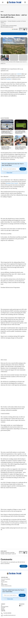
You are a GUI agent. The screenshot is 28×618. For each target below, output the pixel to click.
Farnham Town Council (12, 183)
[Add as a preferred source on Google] (15, 29)
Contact (3, 580)
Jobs (2, 583)
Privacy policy (4, 581)
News (2, 11)
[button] (2, 2)
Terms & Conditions (5, 579)
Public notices (4, 584)
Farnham (8, 79)
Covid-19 (19, 74)
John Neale (4, 21)
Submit (23, 169)
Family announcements (6, 586)
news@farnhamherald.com (9, 615)
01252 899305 (8, 613)
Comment (23, 566)
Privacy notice (9, 172)
